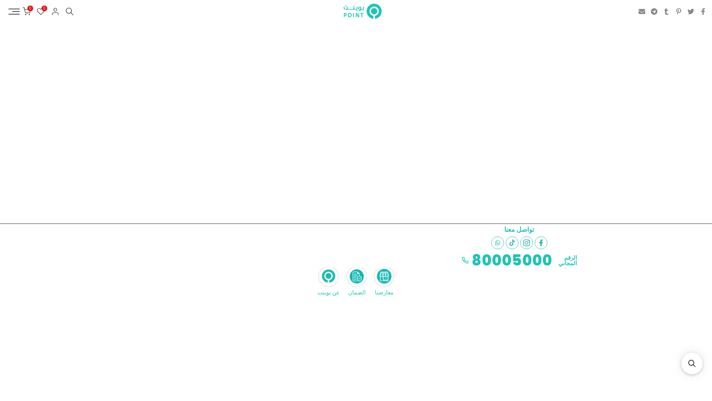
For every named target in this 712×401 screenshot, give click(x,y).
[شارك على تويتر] (691, 11)
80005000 (512, 260)
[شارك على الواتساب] (497, 243)
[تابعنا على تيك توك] (512, 243)
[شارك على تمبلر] (666, 11)
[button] (692, 363)
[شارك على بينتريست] (678, 11)
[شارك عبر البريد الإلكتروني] (642, 11)
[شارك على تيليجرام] (654, 11)
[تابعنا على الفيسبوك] (541, 243)
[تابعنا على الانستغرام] (526, 243)
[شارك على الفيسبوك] (703, 11)
